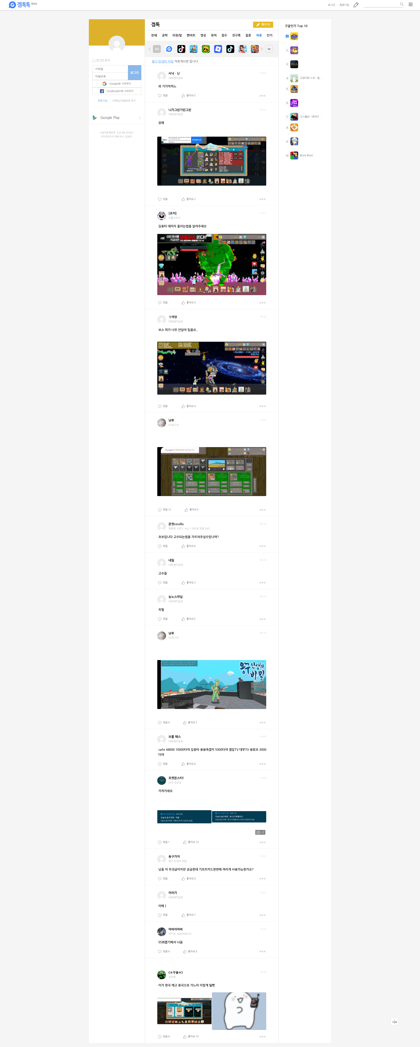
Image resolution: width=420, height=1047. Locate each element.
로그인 (331, 5)
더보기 (262, 96)
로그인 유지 (103, 60)
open (269, 49)
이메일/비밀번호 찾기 (124, 100)
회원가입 (344, 5)
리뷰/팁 (177, 35)
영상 (203, 35)
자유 (259, 35)
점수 (224, 35)
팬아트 (191, 35)
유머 (214, 35)
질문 (248, 35)
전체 (154, 35)
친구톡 (236, 35)
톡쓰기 (356, 4)
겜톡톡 (22, 5)
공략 (165, 35)
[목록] (411, 4)
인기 (269, 35)
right (262, 49)
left (150, 49)
